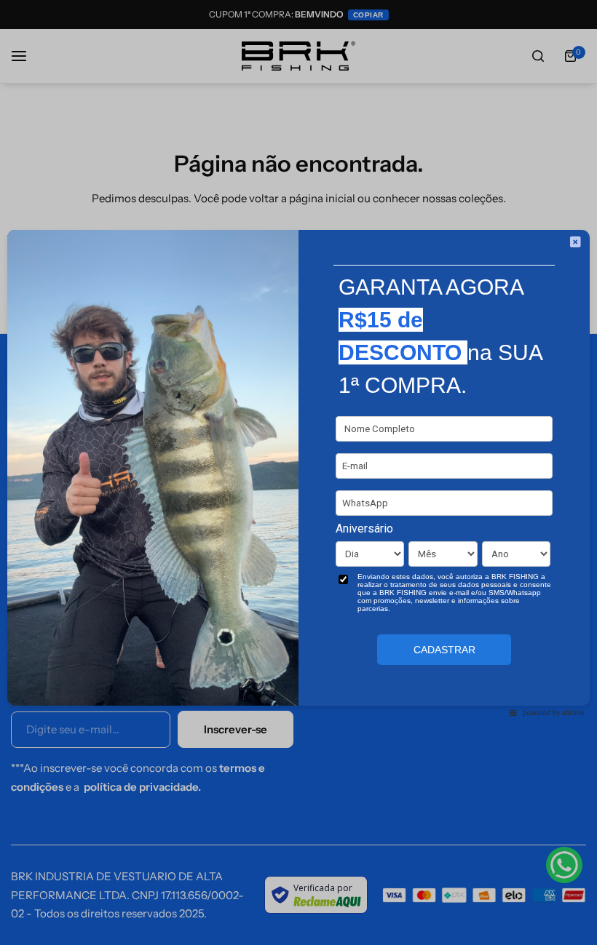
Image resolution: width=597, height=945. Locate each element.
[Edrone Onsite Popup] (298, 472)
